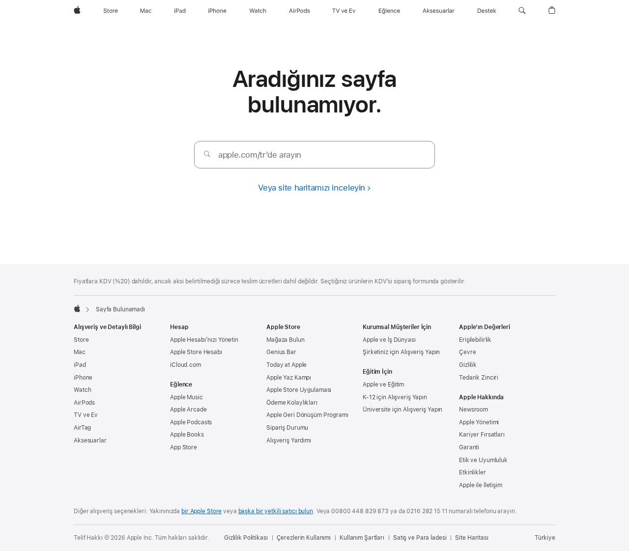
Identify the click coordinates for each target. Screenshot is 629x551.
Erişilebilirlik (475, 339)
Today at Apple (286, 364)
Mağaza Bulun (285, 339)
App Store (183, 447)
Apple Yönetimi (479, 422)
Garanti (469, 447)
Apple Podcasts (191, 422)
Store (81, 339)
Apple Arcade (188, 409)
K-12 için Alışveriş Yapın (395, 397)
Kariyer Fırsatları (482, 434)
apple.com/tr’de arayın (259, 155)
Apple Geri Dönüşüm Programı (307, 415)
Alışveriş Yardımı (288, 440)
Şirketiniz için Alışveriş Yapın (401, 352)
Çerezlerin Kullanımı (304, 537)
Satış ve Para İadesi (420, 537)
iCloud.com (185, 364)
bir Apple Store (201, 511)
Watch (82, 389)
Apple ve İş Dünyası (389, 339)
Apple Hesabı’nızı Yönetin (204, 339)
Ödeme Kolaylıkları (291, 402)
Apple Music (186, 397)
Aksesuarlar (90, 440)
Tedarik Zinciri (478, 377)
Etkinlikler (472, 472)
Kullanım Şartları (362, 537)
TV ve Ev (86, 415)
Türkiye (545, 537)
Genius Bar (281, 352)
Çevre (467, 352)
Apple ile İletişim (480, 485)
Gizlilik (468, 364)
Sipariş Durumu (287, 427)
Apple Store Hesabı (196, 352)
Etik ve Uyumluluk (483, 460)
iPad (80, 364)
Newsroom (473, 409)
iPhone (83, 377)
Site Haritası (471, 537)
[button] (522, 11)
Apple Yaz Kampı (288, 377)
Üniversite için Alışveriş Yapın (402, 409)
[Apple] (77, 308)
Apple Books (187, 434)
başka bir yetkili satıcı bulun (275, 511)
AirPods (84, 402)
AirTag (82, 427)
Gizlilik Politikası (246, 537)
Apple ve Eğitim (383, 384)
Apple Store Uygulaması (298, 389)
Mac (80, 352)
